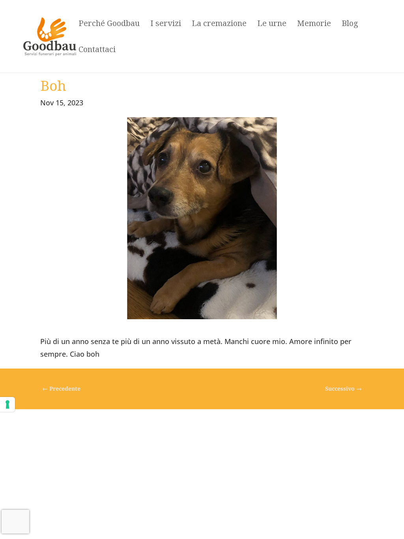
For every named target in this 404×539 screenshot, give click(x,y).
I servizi (165, 24)
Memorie (314, 24)
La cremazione (219, 24)
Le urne (271, 24)
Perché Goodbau (109, 24)
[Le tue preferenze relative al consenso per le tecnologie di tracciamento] (7, 404)
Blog (350, 24)
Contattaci (97, 50)
